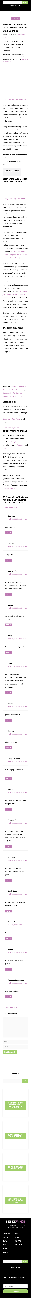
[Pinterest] (19, 8)
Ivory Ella (24, 130)
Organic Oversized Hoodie (12, 396)
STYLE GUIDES (6, 1233)
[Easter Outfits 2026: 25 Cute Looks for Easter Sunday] (15, 1211)
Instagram (6, 448)
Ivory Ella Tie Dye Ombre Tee (15, 99)
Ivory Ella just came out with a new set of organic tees (15, 295)
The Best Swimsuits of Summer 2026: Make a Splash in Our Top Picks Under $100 (15, 1105)
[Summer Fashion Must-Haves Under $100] (15, 1147)
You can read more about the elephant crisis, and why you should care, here (15, 255)
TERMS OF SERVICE (19, 1227)
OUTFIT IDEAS (6, 1237)
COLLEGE (5, 1245)
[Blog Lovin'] (23, 8)
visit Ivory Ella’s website (16, 442)
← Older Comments (10, 507)
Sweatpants (20, 390)
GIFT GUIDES (6, 1252)
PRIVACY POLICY (11, 1227)
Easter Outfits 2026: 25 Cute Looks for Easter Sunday (15, 1200)
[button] (14, 18)
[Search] (25, 2)
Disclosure (18, 1245)
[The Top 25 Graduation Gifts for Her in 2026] (15, 1179)
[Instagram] (15, 8)
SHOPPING (5, 1248)
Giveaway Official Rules (11, 419)
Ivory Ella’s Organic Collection (15, 199)
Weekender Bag (9, 390)
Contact (17, 5)
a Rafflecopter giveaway (11, 428)
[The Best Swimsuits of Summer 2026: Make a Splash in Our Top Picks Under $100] (15, 1115)
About (12, 5)
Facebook (20, 445)
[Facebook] (7, 8)
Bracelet (14, 387)
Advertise (18, 1241)
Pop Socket (22, 387)
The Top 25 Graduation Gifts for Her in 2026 (15, 1168)
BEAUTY (5, 1241)
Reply (8, 533)
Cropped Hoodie (9, 393)
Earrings (19, 393)
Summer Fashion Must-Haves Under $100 (15, 1136)
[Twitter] (11, 8)
